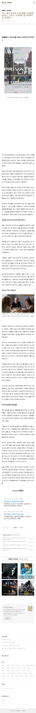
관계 (31, 673)
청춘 (3, 673)
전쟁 (13, 665)
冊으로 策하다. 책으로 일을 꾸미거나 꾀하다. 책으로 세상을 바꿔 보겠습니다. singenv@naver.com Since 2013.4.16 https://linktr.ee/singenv (14, 612)
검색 (32, 688)
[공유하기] (7, 527)
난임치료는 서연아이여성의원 (13, 514)
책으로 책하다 (7, 3)
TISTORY (18, 710)
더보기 (3, 679)
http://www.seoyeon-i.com (12, 511)
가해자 (19, 668)
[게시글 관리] (9, 527)
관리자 (23, 710)
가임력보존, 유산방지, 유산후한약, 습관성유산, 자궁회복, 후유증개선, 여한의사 (17, 505)
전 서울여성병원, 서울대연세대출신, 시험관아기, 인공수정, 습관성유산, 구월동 (18, 517)
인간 (24, 668)
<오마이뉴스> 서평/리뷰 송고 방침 (10, 645)
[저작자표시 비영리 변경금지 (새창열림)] (21, 527)
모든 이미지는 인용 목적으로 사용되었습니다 (13, 648)
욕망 (18, 665)
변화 (3, 668)
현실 (29, 668)
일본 (32, 676)
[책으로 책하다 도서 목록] (8, 642)
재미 (3, 676)
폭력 (8, 671)
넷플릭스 (18, 671)
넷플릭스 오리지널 (7, 535)
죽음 (3, 671)
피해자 (19, 673)
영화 (17, 676)
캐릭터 (25, 673)
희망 (27, 676)
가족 (29, 671)
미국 (8, 676)
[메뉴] (34, 3)
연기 (24, 671)
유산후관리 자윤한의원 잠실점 (14, 501)
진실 (3, 665)
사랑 (23, 665)
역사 (22, 676)
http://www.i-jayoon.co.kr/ (11, 499)
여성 (13, 668)
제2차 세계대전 (11, 673)
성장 (8, 668)
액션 (8, 665)
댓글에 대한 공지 (6, 639)
